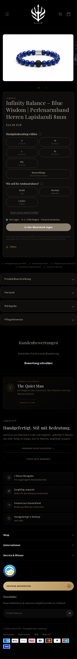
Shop (6, 535)
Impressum (8, 634)
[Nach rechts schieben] (46, 88)
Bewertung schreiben (38, 363)
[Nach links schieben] (31, 88)
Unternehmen (12, 545)
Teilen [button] (13, 246)
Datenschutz (24, 634)
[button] (7, 14)
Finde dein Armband (38, 459)
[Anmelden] (69, 613)
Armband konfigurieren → (38, 448)
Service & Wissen (13, 555)
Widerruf (46, 634)
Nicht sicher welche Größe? (24, 212)
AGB (36, 634)
